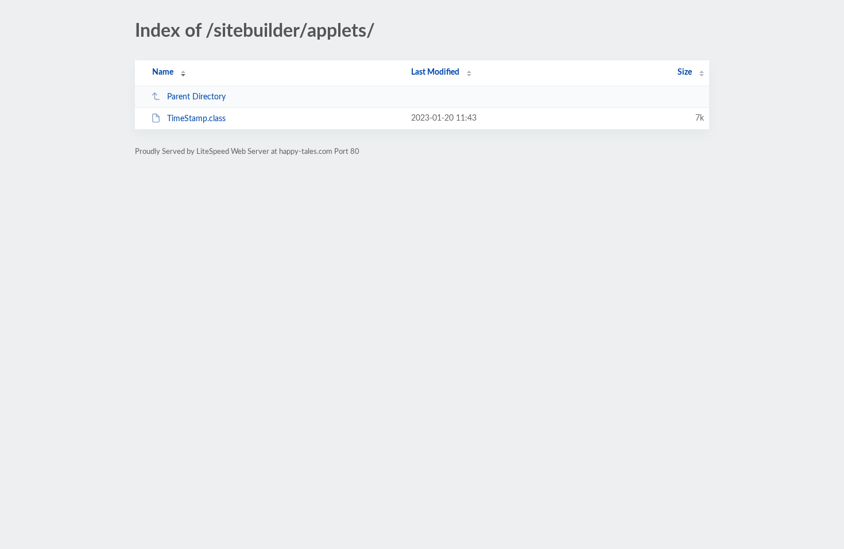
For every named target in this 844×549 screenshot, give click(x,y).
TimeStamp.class (196, 119)
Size (684, 72)
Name (162, 72)
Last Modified (435, 72)
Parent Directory (196, 97)
